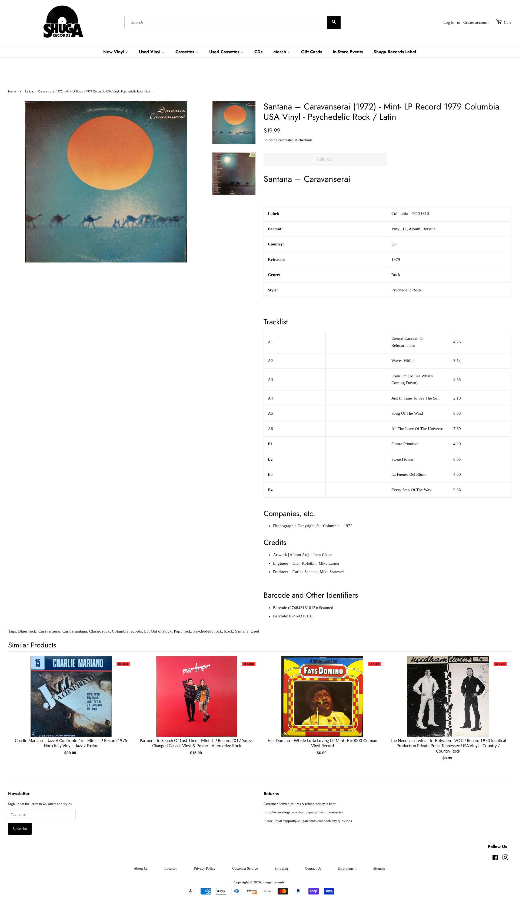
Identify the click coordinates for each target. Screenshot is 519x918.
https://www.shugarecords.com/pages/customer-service (303, 812)
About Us (141, 868)
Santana (241, 631)
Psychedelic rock (207, 631)
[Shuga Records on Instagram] (505, 859)
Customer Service (245, 868)
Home (12, 91)
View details (71, 702)
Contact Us (313, 868)
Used (255, 631)
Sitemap (379, 868)
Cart (507, 22)
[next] (498, 699)
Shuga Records (273, 882)
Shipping (270, 140)
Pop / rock (182, 631)
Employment (347, 868)
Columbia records (127, 631)
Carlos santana (74, 631)
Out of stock (161, 631)
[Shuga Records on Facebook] (495, 859)
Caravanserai (49, 631)
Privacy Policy (204, 868)
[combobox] (232, 22)
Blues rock (27, 631)
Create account (475, 22)
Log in (448, 22)
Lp (146, 631)
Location (171, 868)
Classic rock (99, 631)
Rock (228, 631)
